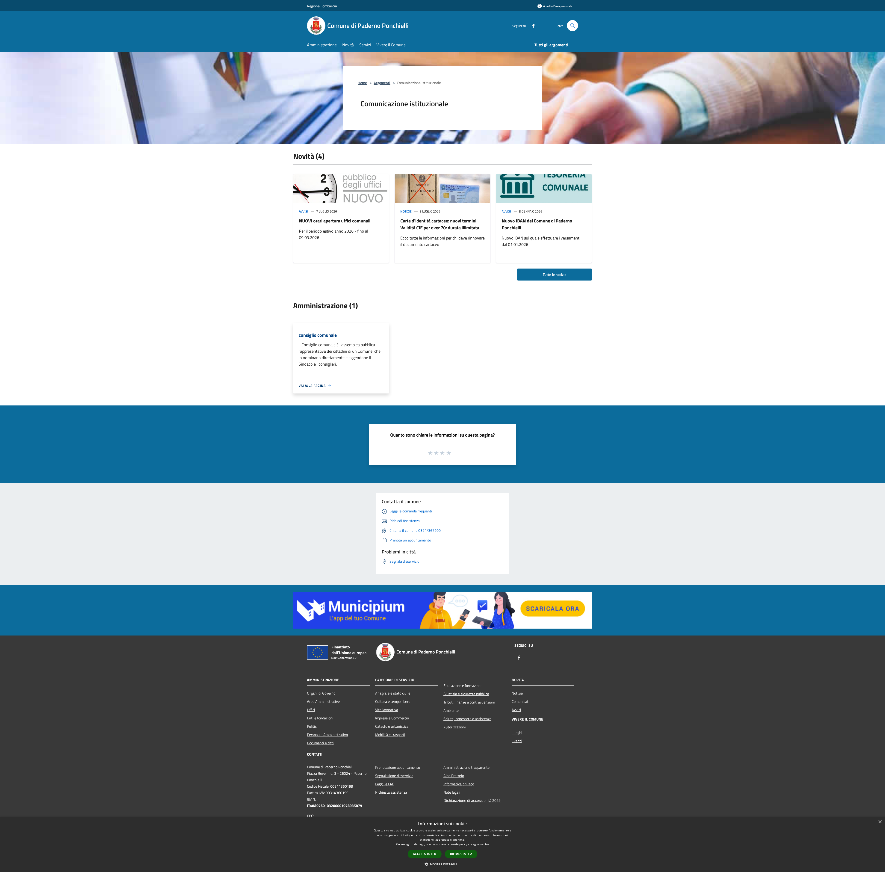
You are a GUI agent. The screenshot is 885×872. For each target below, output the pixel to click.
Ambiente (451, 710)
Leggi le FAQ (385, 784)
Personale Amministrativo (327, 734)
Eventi (517, 741)
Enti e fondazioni (320, 718)
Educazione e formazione (462, 685)
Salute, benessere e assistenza (467, 718)
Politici (312, 726)
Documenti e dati (320, 743)
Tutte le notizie (554, 274)
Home (362, 83)
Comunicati (520, 701)
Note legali (451, 792)
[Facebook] (531, 25)
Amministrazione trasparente (466, 767)
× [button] (880, 822)
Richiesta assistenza (391, 792)
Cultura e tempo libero (392, 701)
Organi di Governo (321, 693)
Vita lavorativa (386, 709)
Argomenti (382, 83)
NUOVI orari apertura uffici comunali (334, 220)
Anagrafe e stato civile (392, 693)
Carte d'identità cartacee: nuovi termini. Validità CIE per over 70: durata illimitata (439, 224)
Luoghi (517, 732)
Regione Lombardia (322, 6)
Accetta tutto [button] (424, 854)
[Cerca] (572, 25)
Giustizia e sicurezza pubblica (466, 694)
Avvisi (303, 211)
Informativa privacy (458, 784)
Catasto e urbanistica (391, 726)
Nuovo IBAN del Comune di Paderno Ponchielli (537, 224)
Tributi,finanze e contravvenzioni (469, 702)
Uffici (311, 709)
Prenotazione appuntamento (397, 767)
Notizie (406, 211)
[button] (442, 864)
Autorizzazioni (454, 727)
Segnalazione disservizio (394, 775)
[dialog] (442, 844)
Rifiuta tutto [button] (461, 854)
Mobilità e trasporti (390, 734)
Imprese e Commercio (392, 718)
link (486, 844)
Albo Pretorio (453, 775)
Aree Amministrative (323, 701)
